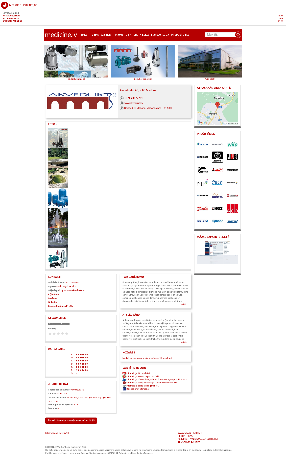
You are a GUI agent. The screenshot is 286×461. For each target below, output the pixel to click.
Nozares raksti (11, 18)
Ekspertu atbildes (12, 21)
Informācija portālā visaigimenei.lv (142, 385)
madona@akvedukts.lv (67, 286)
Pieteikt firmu (185, 436)
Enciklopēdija (160, 35)
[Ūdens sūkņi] (58, 257)
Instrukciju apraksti (143, 79)
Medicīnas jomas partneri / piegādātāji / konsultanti (147, 358)
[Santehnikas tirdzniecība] (58, 138)
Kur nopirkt (210, 79)
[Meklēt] (238, 35)
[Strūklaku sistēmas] (58, 237)
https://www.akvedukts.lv (71, 290)
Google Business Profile (60, 306)
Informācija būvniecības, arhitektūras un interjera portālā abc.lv (156, 379)
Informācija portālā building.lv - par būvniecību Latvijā (151, 382)
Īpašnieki (53, 408)
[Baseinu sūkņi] (58, 178)
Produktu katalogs (76, 79)
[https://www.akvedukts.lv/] (217, 256)
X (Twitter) (53, 294)
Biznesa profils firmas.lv (137, 389)
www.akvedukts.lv (133, 103)
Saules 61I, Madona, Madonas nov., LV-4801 (148, 108)
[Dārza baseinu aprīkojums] (58, 158)
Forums (118, 35)
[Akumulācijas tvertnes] (58, 197)
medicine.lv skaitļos (23, 5)
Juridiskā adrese (57, 397)
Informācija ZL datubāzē (138, 373)
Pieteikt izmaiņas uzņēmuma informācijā (71, 420)
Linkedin (52, 302)
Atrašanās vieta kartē (214, 87)
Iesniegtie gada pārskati (60, 404)
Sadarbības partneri (190, 432)
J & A (128, 35)
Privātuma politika (189, 442)
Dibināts (52, 393)
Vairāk (184, 304)
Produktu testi (181, 35)
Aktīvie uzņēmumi (11, 15)
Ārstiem (106, 35)
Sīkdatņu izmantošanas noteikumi (198, 439)
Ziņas (95, 35)
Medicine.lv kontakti (57, 432)
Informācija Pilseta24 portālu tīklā (142, 376)
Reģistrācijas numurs (59, 389)
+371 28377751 (133, 98)
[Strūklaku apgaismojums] (58, 217)
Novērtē (52, 328)
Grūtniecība (141, 35)
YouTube (52, 298)
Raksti (85, 35)
